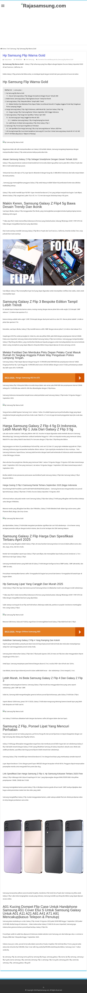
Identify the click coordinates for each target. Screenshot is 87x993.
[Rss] (43, 987)
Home (4, 49)
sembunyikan (17, 90)
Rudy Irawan (8, 59)
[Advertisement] (43, 27)
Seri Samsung (11, 49)
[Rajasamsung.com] (43, 5)
